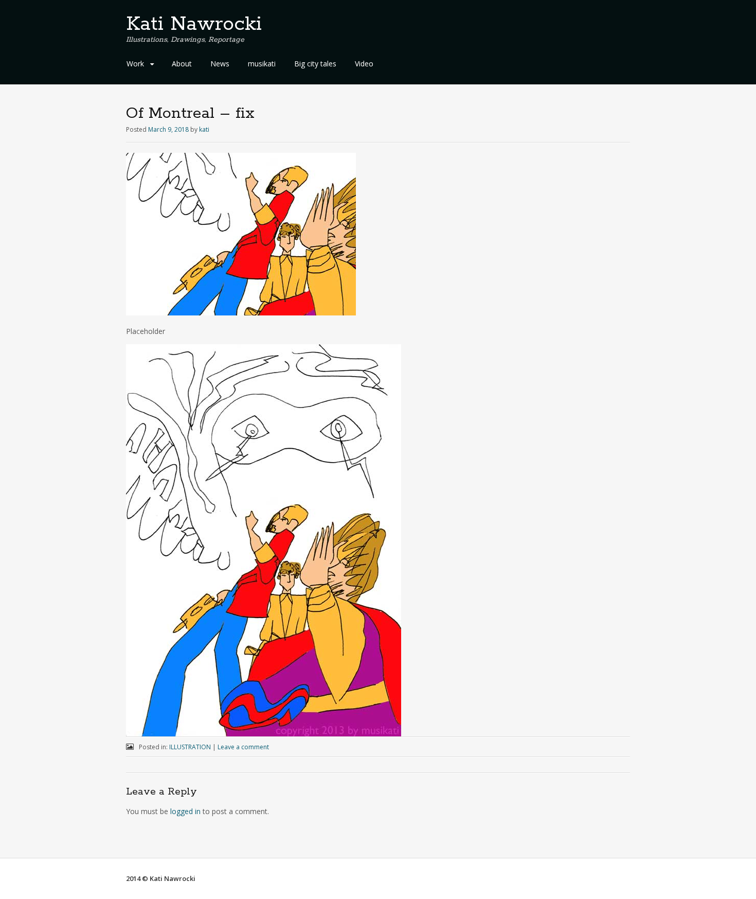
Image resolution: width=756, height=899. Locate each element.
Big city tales (315, 63)
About (182, 63)
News (219, 63)
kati (204, 129)
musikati (262, 63)
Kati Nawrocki (194, 24)
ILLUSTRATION (190, 747)
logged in (185, 811)
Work (135, 63)
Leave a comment (243, 747)
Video (364, 63)
